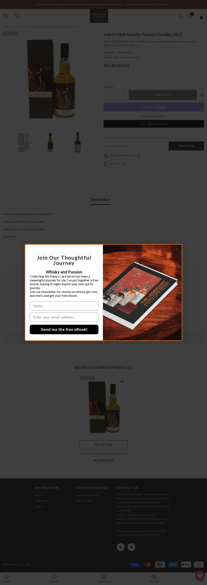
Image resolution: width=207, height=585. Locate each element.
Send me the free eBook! (64, 329)
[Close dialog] (177, 249)
